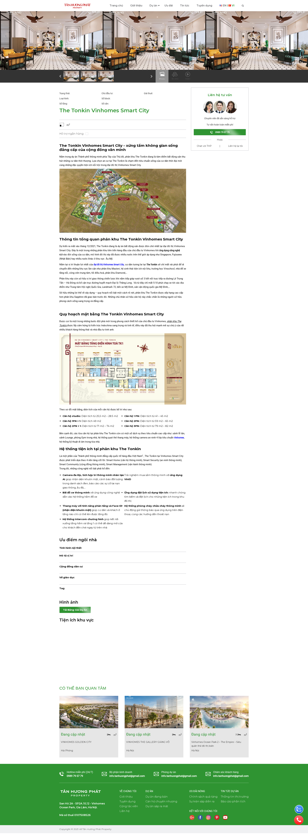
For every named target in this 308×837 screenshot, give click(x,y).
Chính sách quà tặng (203, 796)
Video (187, 78)
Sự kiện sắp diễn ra (201, 801)
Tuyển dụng (204, 5)
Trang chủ (116, 5)
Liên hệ (125, 811)
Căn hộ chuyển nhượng (161, 801)
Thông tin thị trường (235, 796)
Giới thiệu (136, 5)
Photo (162, 79)
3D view (174, 78)
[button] (60, 76)
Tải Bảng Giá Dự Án (75, 609)
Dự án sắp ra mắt (156, 806)
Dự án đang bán (156, 796)
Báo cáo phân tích (233, 801)
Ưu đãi (168, 5)
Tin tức (184, 5)
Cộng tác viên (129, 806)
